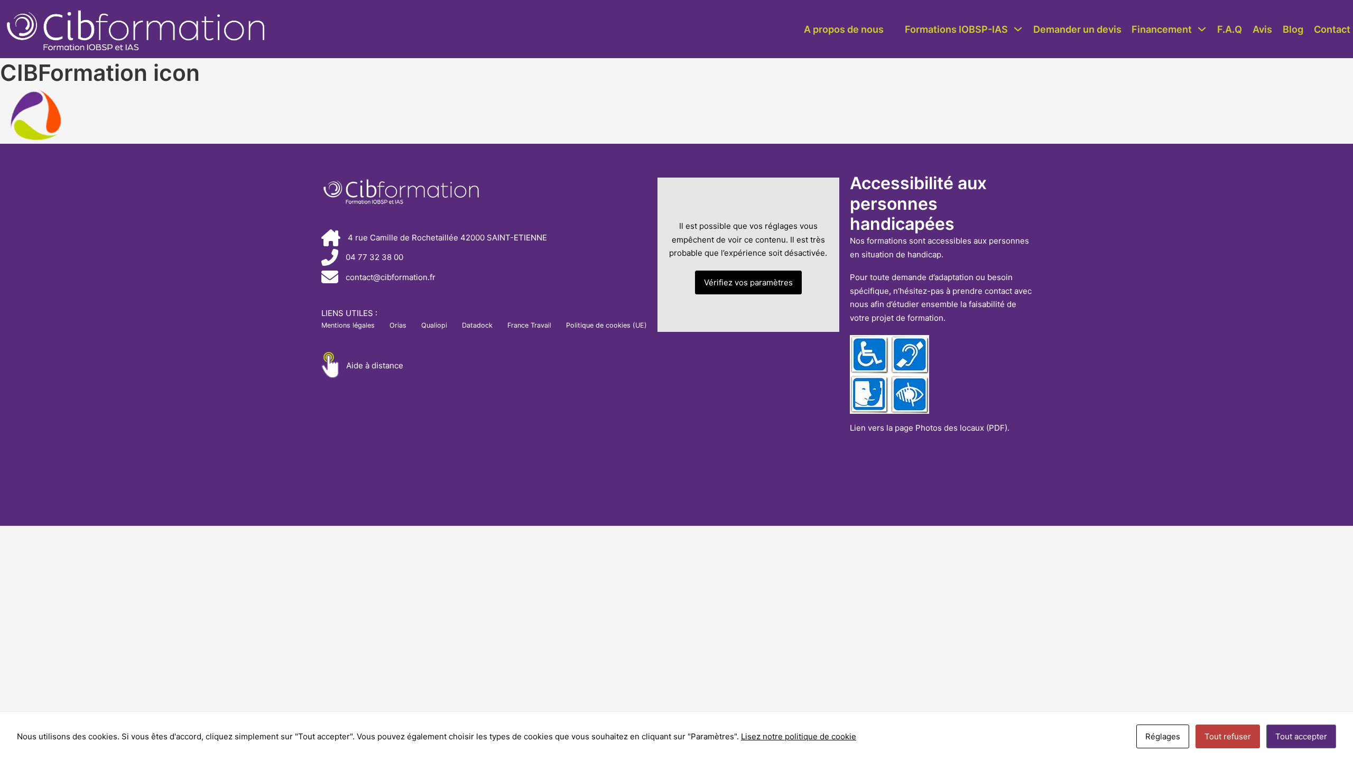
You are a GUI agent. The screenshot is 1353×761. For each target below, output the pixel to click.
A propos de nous (844, 29)
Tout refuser (1227, 736)
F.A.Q (1229, 29)
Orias (398, 325)
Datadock (477, 325)
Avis (1262, 29)
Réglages (1162, 736)
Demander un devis (1077, 29)
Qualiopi (434, 325)
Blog (1293, 29)
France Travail (529, 325)
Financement (1162, 29)
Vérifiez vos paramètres (748, 282)
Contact (1332, 29)
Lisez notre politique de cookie (798, 736)
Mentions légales (348, 325)
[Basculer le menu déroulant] (1018, 29)
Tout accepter (1301, 736)
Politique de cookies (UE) (606, 325)
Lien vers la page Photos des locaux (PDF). (929, 428)
